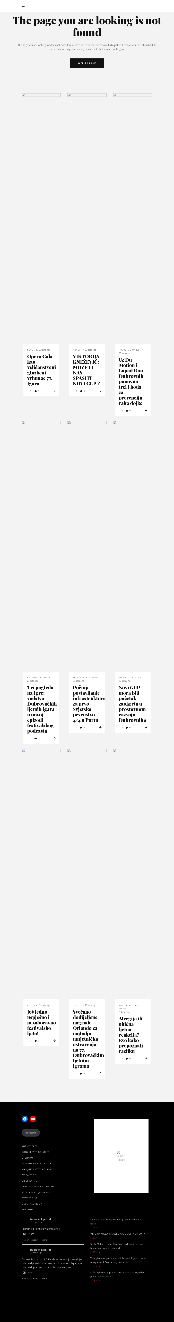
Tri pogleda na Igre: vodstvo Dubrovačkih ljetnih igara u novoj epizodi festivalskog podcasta (42, 709)
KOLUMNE (27, 1209)
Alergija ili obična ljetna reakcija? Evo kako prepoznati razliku (131, 1034)
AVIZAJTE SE (29, 1175)
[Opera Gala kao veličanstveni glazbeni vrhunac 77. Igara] (41, 220)
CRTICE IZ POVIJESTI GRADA (38, 1186)
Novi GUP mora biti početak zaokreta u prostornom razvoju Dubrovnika (132, 703)
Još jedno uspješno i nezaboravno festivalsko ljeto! (41, 1022)
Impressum (31, 1132)
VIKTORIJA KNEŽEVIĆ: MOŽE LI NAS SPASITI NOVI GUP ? (86, 369)
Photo (31, 1233)
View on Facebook (30, 1240)
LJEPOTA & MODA (32, 1203)
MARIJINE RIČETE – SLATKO (37, 1163)
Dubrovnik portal (40, 1219)
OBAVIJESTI (136, 350)
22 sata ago (44, 349)
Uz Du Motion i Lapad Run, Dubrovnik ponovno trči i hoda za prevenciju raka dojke (131, 381)
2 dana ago (124, 1012)
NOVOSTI (32, 350)
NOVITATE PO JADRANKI (36, 1192)
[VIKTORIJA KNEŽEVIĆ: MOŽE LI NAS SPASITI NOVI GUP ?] (86, 220)
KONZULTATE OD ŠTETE (131, 1005)
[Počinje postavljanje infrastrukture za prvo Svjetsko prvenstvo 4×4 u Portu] (86, 548)
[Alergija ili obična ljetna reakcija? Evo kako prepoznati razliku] (132, 876)
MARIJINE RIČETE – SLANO (37, 1169)
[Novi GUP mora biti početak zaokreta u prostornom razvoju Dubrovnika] (132, 548)
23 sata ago (124, 353)
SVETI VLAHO (29, 1198)
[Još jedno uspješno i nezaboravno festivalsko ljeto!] (41, 876)
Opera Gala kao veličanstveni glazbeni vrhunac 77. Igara (41, 369)
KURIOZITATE (34, 677)
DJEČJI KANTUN (30, 1180)
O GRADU (135, 677)
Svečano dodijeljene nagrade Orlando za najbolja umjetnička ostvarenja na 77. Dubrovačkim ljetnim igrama (88, 1039)
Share (44, 1240)
